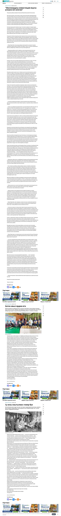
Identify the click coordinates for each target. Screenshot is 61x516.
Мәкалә (4, 3)
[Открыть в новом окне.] (9, 287)
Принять (53, 514)
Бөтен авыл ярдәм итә (18, 3)
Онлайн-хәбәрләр (8, 5)
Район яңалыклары (8, 402)
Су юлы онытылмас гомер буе (33, 3)
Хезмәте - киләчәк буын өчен (46, 3)
